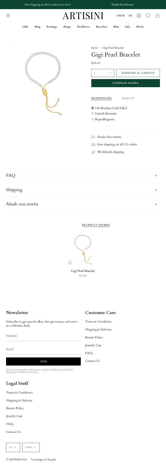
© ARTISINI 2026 (16, 459)
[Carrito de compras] (157, 15)
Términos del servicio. (28, 372)
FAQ (10, 175)
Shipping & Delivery (98, 329)
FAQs (89, 353)
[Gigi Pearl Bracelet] (83, 249)
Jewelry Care (93, 345)
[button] (148, 15)
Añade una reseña (22, 204)
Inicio (94, 48)
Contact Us (92, 361)
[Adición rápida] (70, 262)
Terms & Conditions (98, 322)
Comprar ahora (126, 83)
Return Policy (94, 337)
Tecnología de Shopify (43, 459)
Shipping (14, 190)
